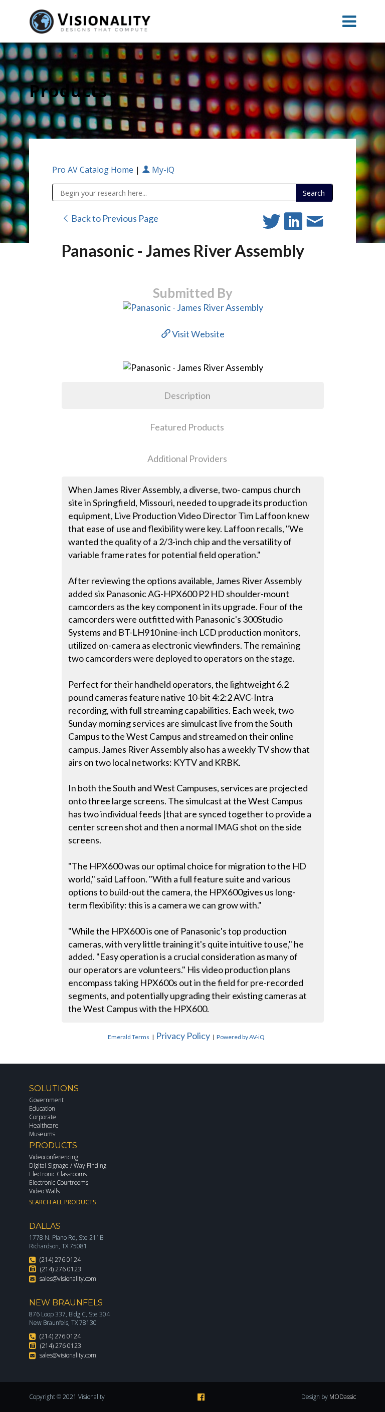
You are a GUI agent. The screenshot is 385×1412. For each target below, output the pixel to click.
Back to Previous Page (114, 218)
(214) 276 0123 (60, 1269)
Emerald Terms (128, 1037)
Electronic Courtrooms (58, 1182)
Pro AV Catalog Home (93, 169)
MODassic (342, 1396)
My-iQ (162, 169)
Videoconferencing (53, 1157)
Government (46, 1100)
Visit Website (197, 333)
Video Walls (44, 1191)
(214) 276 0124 (60, 1259)
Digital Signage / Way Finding (67, 1165)
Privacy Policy (183, 1035)
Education (42, 1108)
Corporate (42, 1117)
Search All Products (62, 1202)
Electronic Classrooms (58, 1174)
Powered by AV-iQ (241, 1037)
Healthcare (44, 1125)
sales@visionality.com (68, 1278)
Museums (42, 1134)
